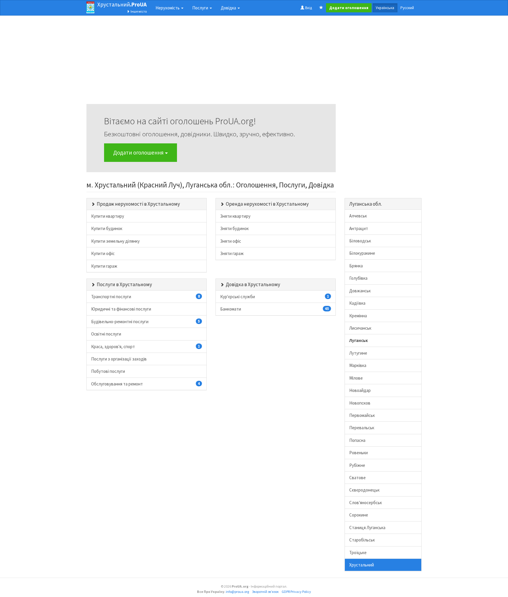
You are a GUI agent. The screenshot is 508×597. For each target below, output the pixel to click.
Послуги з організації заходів (119, 359)
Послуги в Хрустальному (124, 284)
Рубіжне (357, 465)
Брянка (356, 266)
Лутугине (358, 353)
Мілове (356, 378)
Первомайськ (362, 415)
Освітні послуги (106, 334)
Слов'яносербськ (365, 502)
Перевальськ (361, 427)
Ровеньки (358, 452)
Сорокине (358, 515)
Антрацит (358, 228)
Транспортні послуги (145, 296)
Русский (407, 7)
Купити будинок (106, 228)
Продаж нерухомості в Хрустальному (138, 204)
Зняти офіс (230, 241)
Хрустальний (122, 4)
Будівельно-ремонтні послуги (145, 321)
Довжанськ (360, 291)
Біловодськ (360, 241)
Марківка (357, 365)
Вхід (308, 7)
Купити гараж (104, 266)
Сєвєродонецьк (364, 490)
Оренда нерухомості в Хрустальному (267, 204)
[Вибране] (321, 8)
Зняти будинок (234, 228)
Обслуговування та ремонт (145, 384)
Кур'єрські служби (274, 296)
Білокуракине (362, 253)
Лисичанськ (360, 328)
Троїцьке (358, 552)
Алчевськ (358, 216)
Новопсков (359, 403)
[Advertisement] (211, 63)
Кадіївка (357, 303)
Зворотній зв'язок (265, 591)
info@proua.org (237, 591)
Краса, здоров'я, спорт (145, 346)
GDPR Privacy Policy (296, 591)
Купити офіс (103, 253)
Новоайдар (360, 390)
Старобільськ (362, 540)
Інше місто (138, 11)
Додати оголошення (139, 152)
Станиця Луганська (367, 527)
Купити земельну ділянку (115, 241)
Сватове (357, 477)
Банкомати (274, 309)
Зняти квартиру (235, 216)
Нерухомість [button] (168, 8)
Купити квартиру (107, 216)
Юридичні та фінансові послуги (121, 309)
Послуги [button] (200, 8)
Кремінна (358, 315)
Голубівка (358, 278)
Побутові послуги (108, 371)
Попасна (357, 440)
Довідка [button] (229, 8)
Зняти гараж (232, 253)
